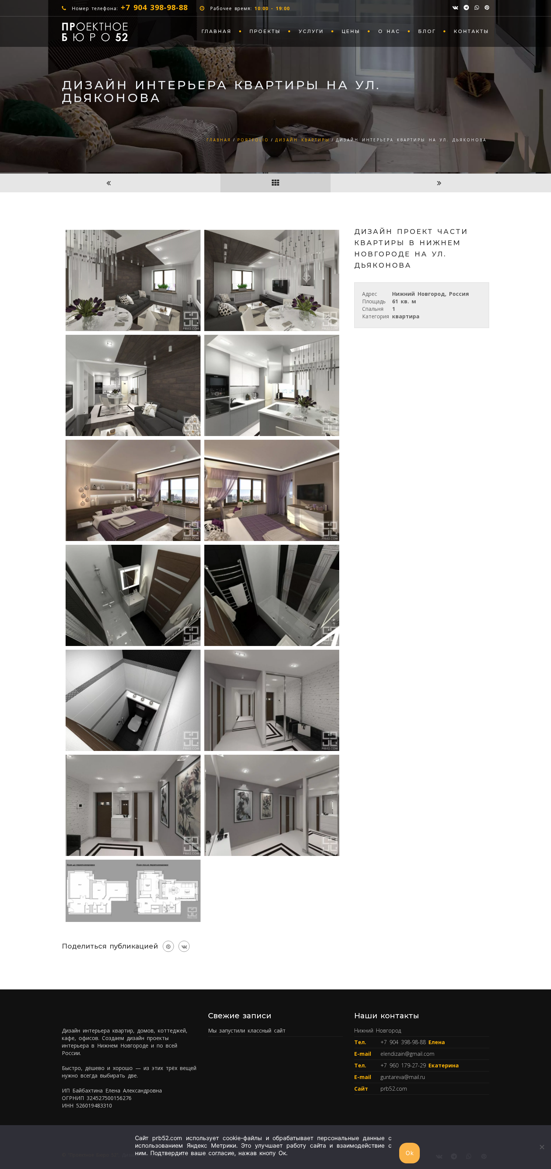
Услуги (311, 31)
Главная (217, 31)
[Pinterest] (168, 946)
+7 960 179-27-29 (404, 1065)
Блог (427, 31)
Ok (409, 1153)
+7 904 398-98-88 (154, 7)
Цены (351, 31)
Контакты (471, 31)
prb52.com (393, 1088)
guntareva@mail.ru (402, 1077)
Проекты (265, 31)
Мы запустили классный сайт (247, 1030)
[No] (541, 1147)
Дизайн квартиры (302, 139)
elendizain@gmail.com (407, 1053)
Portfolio (253, 139)
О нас (389, 31)
